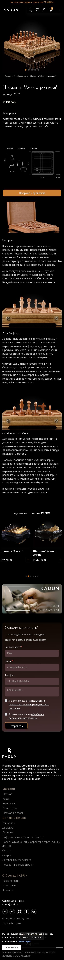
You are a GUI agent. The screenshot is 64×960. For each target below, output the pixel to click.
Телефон (9, 675)
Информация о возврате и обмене (22, 837)
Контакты (7, 890)
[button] (26, 70)
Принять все (11, 947)
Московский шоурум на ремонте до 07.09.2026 (32, 2)
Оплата (6, 850)
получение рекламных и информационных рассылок (29, 704)
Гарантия (7, 832)
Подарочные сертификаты (17, 864)
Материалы (9, 885)
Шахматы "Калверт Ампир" (45, 553)
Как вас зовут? (14, 646)
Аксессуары (9, 803)
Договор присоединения (16, 860)
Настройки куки (11, 923)
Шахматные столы (13, 813)
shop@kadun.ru (11, 904)
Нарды (6, 798)
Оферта (6, 855)
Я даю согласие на (29, 704)
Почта (9, 661)
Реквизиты (8, 823)
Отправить (16, 726)
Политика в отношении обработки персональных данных (31, 844)
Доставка (7, 827)
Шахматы (8, 794)
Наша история (10, 880)
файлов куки (24, 941)
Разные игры (9, 808)
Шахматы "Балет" (11, 551)
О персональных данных (16, 918)
